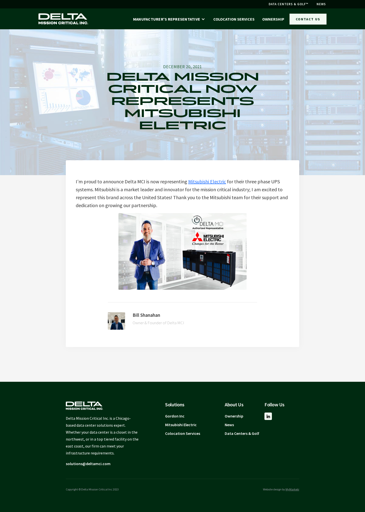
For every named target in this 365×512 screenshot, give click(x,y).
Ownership (234, 416)
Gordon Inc (174, 416)
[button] (169, 19)
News (229, 424)
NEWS (321, 4)
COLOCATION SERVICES (234, 19)
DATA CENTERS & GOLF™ (288, 4)
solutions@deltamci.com (88, 463)
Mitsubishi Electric (207, 181)
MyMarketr (292, 489)
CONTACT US (308, 19)
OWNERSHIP (273, 19)
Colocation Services (182, 433)
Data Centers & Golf (242, 433)
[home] (63, 18)
